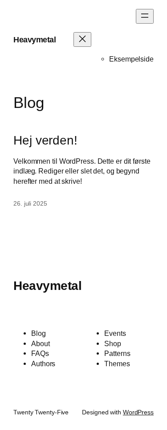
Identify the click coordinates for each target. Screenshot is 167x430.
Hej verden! (45, 140)
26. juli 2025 (30, 203)
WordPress (138, 412)
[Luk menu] (82, 39)
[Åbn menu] (145, 16)
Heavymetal (34, 39)
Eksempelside (131, 59)
